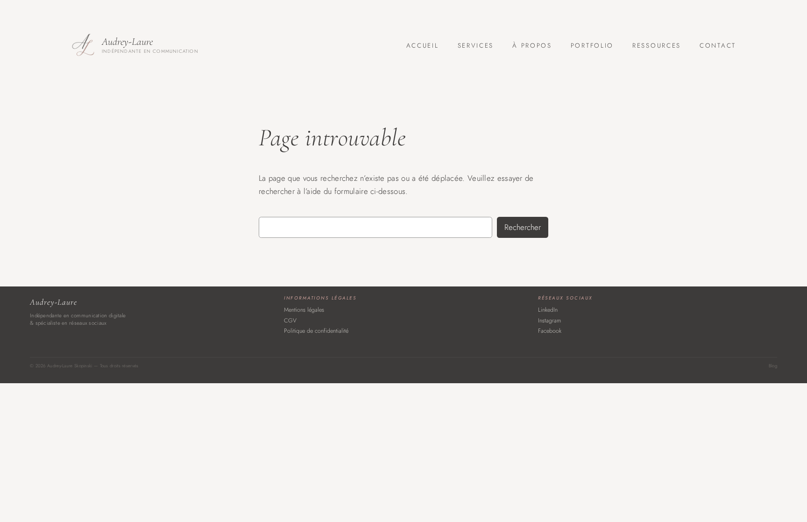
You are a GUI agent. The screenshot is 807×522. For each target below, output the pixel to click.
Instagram (549, 320)
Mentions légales (304, 310)
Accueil (422, 45)
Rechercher (522, 227)
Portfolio (592, 45)
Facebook (549, 331)
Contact (718, 45)
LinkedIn (548, 310)
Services (476, 45)
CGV (290, 320)
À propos (532, 45)
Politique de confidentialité (316, 331)
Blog (773, 366)
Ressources (656, 45)
